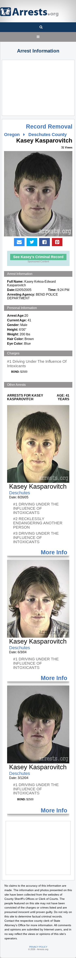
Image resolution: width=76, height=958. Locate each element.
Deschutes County (47, 134)
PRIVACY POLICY (38, 947)
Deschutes (19, 492)
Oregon (12, 134)
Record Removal (49, 126)
